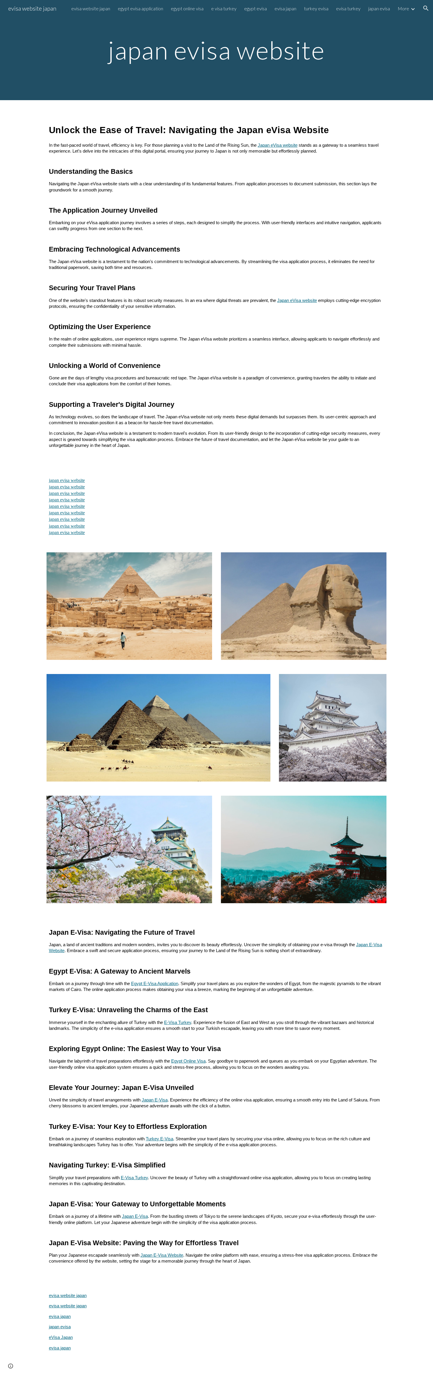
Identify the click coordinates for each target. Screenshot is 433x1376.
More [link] (403, 8)
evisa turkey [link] (348, 8)
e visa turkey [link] (224, 8)
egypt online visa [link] (187, 8)
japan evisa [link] (379, 8)
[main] (216, 50)
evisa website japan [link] (90, 8)
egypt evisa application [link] (140, 8)
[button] (426, 8)
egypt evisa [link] (255, 8)
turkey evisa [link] (316, 8)
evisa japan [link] (285, 8)
